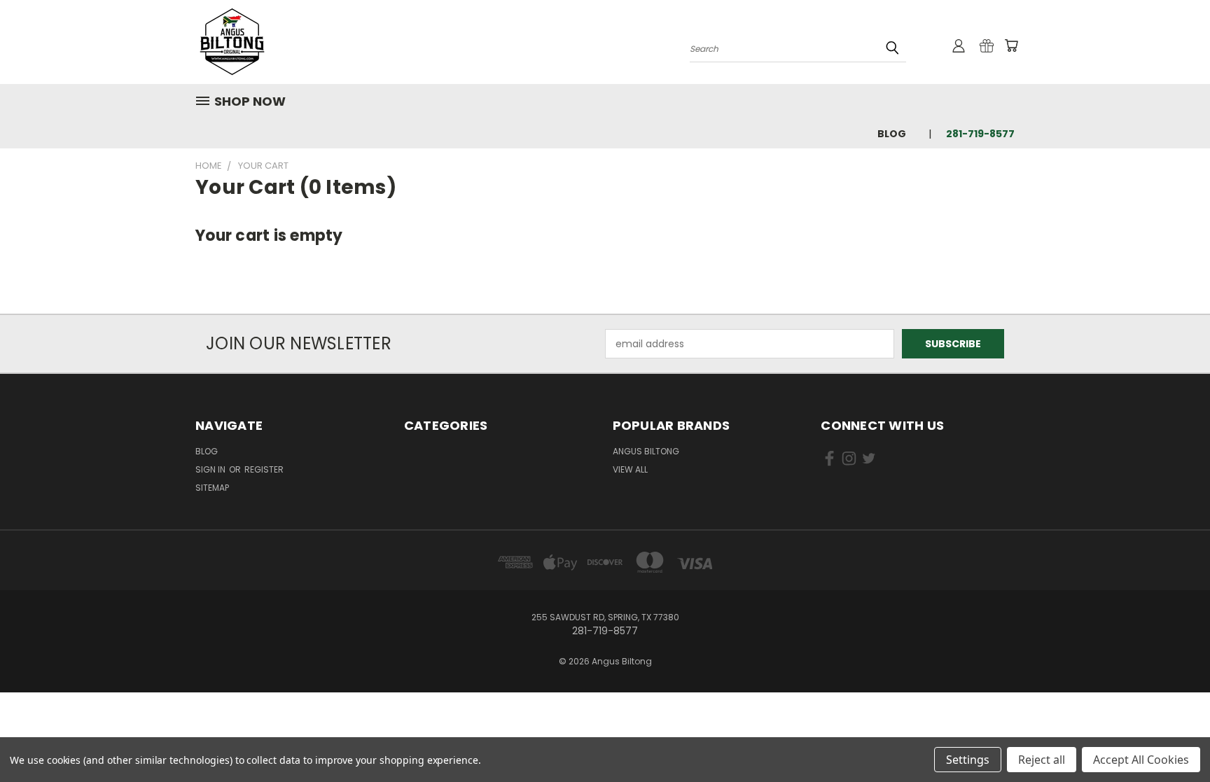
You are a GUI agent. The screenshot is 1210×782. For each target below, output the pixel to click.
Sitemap (212, 488)
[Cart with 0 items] (1011, 46)
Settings (967, 759)
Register (264, 469)
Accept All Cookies (1141, 759)
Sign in (211, 469)
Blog (891, 134)
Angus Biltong (646, 451)
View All (630, 469)
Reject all (1041, 759)
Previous (1173, 738)
